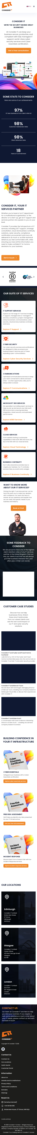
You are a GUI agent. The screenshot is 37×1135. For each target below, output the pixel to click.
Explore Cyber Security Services (17, 359)
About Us (4, 1077)
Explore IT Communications (15, 388)
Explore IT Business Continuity (16, 474)
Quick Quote (5, 1065)
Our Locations (6, 1062)
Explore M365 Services (12, 419)
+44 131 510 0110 (9, 1106)
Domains (4, 1090)
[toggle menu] (34, 6)
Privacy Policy (6, 1084)
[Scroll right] (34, 277)
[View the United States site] (30, 6)
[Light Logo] (6, 6)
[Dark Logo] (6, 1035)
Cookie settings (6, 1119)
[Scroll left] (3, 277)
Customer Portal (7, 1068)
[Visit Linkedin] (3, 1049)
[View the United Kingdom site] (28, 6)
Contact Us (5, 1059)
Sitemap (4, 1093)
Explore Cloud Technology (14, 447)
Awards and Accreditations (10, 1081)
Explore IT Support (11, 329)
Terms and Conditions (9, 1087)
